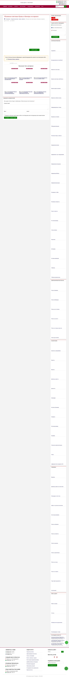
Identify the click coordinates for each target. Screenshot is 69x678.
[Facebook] (54, 657)
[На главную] (4, 19)
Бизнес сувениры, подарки (32, 657)
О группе (10, 6)
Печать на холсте (54, 318)
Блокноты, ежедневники (56, 350)
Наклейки (53, 435)
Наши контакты (30, 669)
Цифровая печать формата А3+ (57, 464)
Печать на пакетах (54, 533)
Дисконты (53, 388)
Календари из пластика (55, 496)
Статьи (52, 613)
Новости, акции (54, 603)
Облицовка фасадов (55, 126)
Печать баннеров (54, 290)
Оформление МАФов (55, 173)
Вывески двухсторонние (56, 88)
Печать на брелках (54, 524)
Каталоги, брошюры (55, 407)
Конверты (53, 416)
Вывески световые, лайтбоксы (57, 79)
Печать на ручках (54, 543)
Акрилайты (53, 50)
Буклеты (53, 360)
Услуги (16, 6)
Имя (5, 111)
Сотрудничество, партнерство (32, 667)
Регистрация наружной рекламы (33, 659)
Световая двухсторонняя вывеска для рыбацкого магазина (57, 641)
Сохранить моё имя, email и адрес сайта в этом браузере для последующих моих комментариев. (25, 115)
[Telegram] (54, 9)
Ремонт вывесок (54, 211)
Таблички (53, 267)
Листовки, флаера (54, 426)
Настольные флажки (55, 514)
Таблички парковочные (55, 277)
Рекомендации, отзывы (55, 631)
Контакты (37, 6)
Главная (5, 6)
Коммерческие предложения (56, 622)
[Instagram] (57, 657)
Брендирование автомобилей (56, 60)
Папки (52, 454)
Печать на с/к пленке (55, 309)
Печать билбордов (55, 299)
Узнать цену (34, 49)
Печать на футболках (55, 552)
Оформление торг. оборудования (57, 154)
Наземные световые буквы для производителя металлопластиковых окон (40, 92)
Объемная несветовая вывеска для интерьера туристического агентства (25, 92)
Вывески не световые (55, 69)
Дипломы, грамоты (55, 379)
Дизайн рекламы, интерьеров (32, 661)
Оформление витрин (55, 145)
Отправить (55, 36)
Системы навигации (55, 258)
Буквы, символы (22, 19)
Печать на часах (54, 562)
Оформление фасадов (55, 182)
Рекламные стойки (54, 192)
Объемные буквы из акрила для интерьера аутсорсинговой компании (11, 92)
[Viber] (53, 9)
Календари (53, 397)
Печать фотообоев (55, 337)
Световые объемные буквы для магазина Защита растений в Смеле (11, 78)
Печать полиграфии (30, 655)
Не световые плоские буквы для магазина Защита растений (25, 78)
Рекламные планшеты (55, 201)
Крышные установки (55, 116)
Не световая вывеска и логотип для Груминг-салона (40, 78)
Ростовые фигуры (54, 220)
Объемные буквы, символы (13, 59)
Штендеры (53, 248)
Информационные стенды (56, 107)
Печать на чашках (54, 571)
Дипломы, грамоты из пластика (57, 486)
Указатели (53, 239)
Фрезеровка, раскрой (31, 665)
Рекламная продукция (31, 663)
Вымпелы (53, 477)
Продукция (30, 6)
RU (42, 6)
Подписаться (53, 665)
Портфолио (22, 6)
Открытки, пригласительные (56, 445)
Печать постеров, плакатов (56, 328)
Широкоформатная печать (32, 653)
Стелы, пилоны (54, 230)
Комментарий (7, 103)
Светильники (53, 590)
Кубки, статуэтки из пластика (57, 505)
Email (28, 111)
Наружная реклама (14, 19)
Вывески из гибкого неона (56, 97)
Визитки (52, 369)
